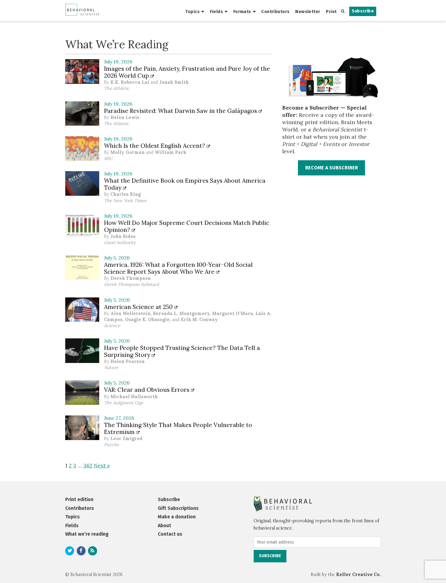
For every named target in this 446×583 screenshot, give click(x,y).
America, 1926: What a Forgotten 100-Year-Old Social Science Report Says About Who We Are (178, 268)
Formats (242, 11)
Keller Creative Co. (358, 574)
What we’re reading (87, 534)
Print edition (79, 499)
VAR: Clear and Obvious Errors (147, 389)
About (164, 525)
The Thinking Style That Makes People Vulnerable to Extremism (178, 428)
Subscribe (363, 11)
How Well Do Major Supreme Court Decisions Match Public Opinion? (186, 226)
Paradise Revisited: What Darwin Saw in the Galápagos (181, 110)
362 (87, 465)
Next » (102, 465)
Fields (216, 11)
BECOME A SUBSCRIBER (331, 168)
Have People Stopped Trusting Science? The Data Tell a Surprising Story (182, 351)
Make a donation (177, 517)
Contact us (170, 534)
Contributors (275, 11)
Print (331, 11)
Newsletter (307, 11)
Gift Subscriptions (178, 508)
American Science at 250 (139, 306)
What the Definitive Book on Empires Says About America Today (184, 184)
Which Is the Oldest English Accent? (155, 145)
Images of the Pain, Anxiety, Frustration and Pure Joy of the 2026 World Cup (187, 72)
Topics (192, 11)
